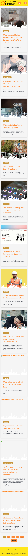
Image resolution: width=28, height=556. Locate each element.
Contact (10, 549)
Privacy (17, 549)
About (3, 549)
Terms (23, 549)
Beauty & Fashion (8, 463)
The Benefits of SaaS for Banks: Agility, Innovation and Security (12, 254)
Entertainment (7, 77)
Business (6, 31)
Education (6, 204)
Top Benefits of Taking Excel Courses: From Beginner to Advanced (13, 210)
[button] (19, 3)
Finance (6, 121)
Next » (14, 540)
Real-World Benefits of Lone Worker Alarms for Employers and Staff (13, 339)
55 (22, 537)
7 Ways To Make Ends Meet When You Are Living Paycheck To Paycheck (13, 83)
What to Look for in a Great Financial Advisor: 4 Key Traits (13, 384)
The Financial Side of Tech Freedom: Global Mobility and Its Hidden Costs (13, 520)
